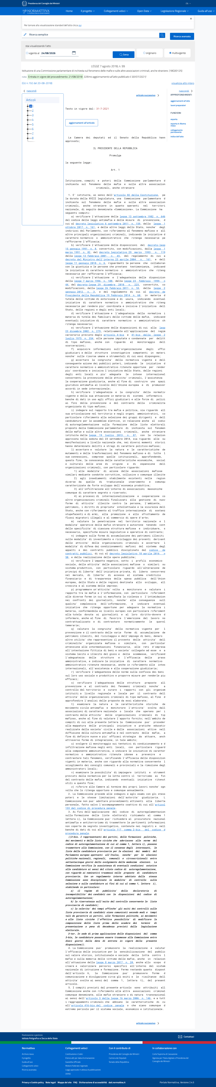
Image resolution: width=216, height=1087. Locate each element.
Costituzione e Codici (74, 1054)
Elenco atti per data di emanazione (79, 1057)
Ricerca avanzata (182, 36)
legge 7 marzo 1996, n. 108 (93, 280)
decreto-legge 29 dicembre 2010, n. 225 (108, 284)
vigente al (34, 53)
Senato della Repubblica (119, 1061)
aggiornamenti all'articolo (81, 123)
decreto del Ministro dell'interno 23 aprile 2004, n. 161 (108, 259)
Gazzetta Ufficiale (73, 1061)
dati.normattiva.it (117, 1082)
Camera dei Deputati (117, 1057)
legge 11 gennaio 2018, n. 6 (85, 263)
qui (80, 25)
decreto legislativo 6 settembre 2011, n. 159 (108, 223)
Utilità (68, 1073)
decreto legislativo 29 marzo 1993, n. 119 (132, 252)
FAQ (75, 1082)
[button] (74, 53)
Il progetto (26, 1057)
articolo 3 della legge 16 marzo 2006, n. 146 (118, 998)
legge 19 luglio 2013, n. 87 (112, 435)
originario (151, 53)
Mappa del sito (65, 1082)
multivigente (179, 53)
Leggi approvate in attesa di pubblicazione (83, 1069)
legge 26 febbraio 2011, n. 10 (117, 288)
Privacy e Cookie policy (33, 1082)
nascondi (31, 91)
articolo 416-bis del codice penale (97, 1005)
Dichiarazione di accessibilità (93, 1082)
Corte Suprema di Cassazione (164, 1054)
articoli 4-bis (114, 334)
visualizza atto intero (182, 83)
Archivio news (28, 1054)
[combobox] (93, 34)
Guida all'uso (27, 1061)
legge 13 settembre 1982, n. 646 (142, 216)
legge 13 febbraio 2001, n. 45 (97, 255)
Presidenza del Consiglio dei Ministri (124, 1054)
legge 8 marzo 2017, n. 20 (114, 962)
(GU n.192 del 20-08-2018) (37, 83)
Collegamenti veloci (30, 1065)
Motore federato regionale (76, 1065)
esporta (174, 119)
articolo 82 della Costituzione (136, 194)
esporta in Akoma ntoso (178, 124)
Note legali (51, 1082)
